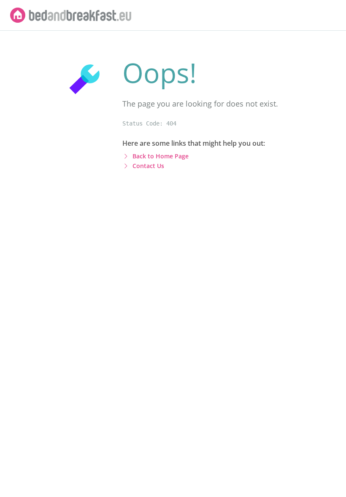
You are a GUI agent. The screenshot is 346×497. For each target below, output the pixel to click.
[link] (71, 15)
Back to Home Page (160, 156)
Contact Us (148, 166)
